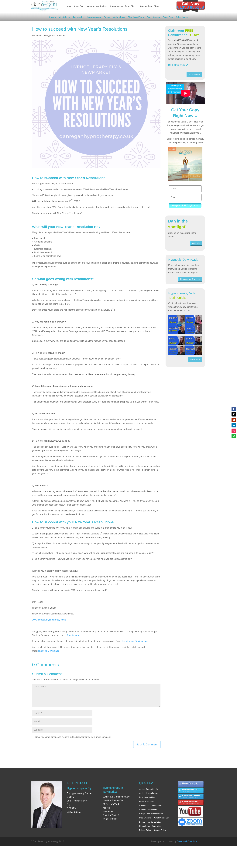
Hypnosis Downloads (48, 651)
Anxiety (52, 17)
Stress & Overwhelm (148, 809)
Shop (156, 6)
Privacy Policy (145, 830)
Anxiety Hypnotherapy (148, 793)
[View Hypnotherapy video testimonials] (185, 324)
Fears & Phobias (146, 801)
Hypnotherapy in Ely (79, 788)
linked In (191, 796)
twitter (191, 790)
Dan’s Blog (130, 6)
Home (68, 6)
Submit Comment (146, 744)
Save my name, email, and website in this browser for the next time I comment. (73, 737)
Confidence (64, 17)
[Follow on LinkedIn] (234, 425)
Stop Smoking (94, 17)
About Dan (79, 6)
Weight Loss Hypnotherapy (151, 814)
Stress (107, 17)
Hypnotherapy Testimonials (134, 641)
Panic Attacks (153, 17)
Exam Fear (168, 17)
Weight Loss (119, 17)
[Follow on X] (234, 414)
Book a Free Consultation (150, 822)
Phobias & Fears (136, 17)
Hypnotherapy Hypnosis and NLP (48, 35)
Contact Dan (146, 6)
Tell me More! (194, 74)
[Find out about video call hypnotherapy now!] (191, 821)
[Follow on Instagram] (234, 431)
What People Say (161, 818)
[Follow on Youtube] (234, 420)
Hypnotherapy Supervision (150, 826)
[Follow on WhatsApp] (234, 436)
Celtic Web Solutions (187, 841)
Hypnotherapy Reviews (96, 6)
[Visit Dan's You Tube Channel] (191, 809)
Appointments (116, 6)
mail (191, 803)
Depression (78, 17)
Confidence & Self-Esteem (150, 805)
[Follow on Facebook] (234, 409)
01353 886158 (190, 7)
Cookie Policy (160, 830)
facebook (191, 784)
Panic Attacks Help (147, 797)
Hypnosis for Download (190, 279)
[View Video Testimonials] (185, 345)
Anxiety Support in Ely (148, 789)
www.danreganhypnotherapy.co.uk (49, 620)
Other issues (182, 17)
